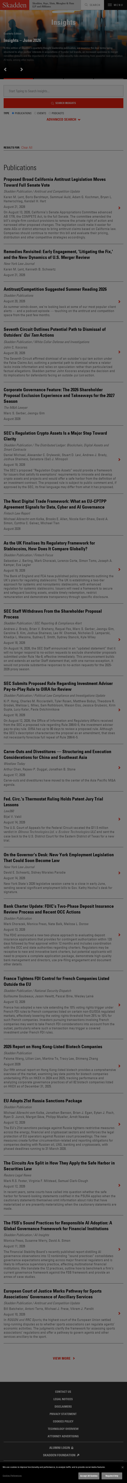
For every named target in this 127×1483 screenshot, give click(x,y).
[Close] (123, 1467)
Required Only (112, 1475)
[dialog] (63, 1472)
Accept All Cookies (89, 1475)
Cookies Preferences (12, 1475)
